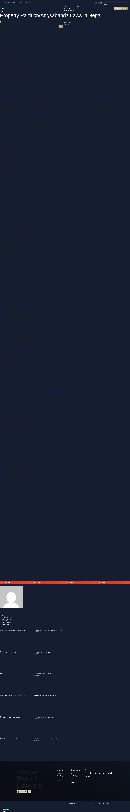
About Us (67, 8)
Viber (4, 811)
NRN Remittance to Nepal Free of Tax (46, 739)
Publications (68, 22)
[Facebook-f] (96, 3)
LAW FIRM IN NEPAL (70, 803)
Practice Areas (69, 10)
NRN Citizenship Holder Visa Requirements (47, 695)
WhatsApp (6, 809)
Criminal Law (68, 16)
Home (65, 7)
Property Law (68, 19)
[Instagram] (22, 791)
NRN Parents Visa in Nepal (42, 652)
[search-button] (105, 4)
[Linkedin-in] (29, 791)
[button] (16, 582)
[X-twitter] (25, 791)
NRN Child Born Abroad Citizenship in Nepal (48, 630)
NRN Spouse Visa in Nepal (42, 674)
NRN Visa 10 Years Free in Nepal (44, 717)
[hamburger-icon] (78, 6)
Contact (66, 24)
